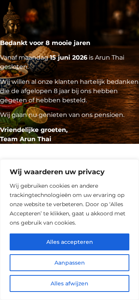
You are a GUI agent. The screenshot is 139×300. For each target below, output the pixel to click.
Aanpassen (69, 262)
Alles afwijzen (69, 283)
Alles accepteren (69, 241)
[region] (69, 229)
